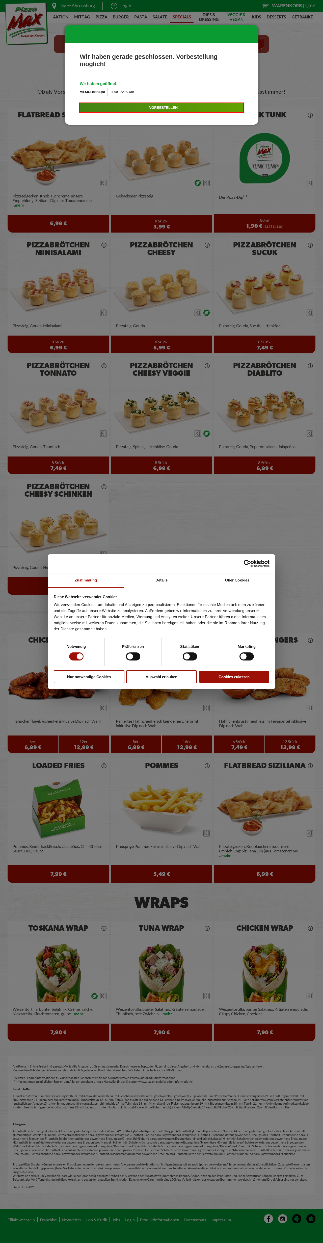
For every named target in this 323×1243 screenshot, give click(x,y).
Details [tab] (161, 580)
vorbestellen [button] (163, 108)
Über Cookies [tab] (237, 580)
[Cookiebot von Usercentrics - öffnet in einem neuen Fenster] (247, 563)
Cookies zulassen (234, 676)
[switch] (133, 656)
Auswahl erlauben (161, 676)
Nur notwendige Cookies (89, 676)
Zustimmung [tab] (86, 580)
